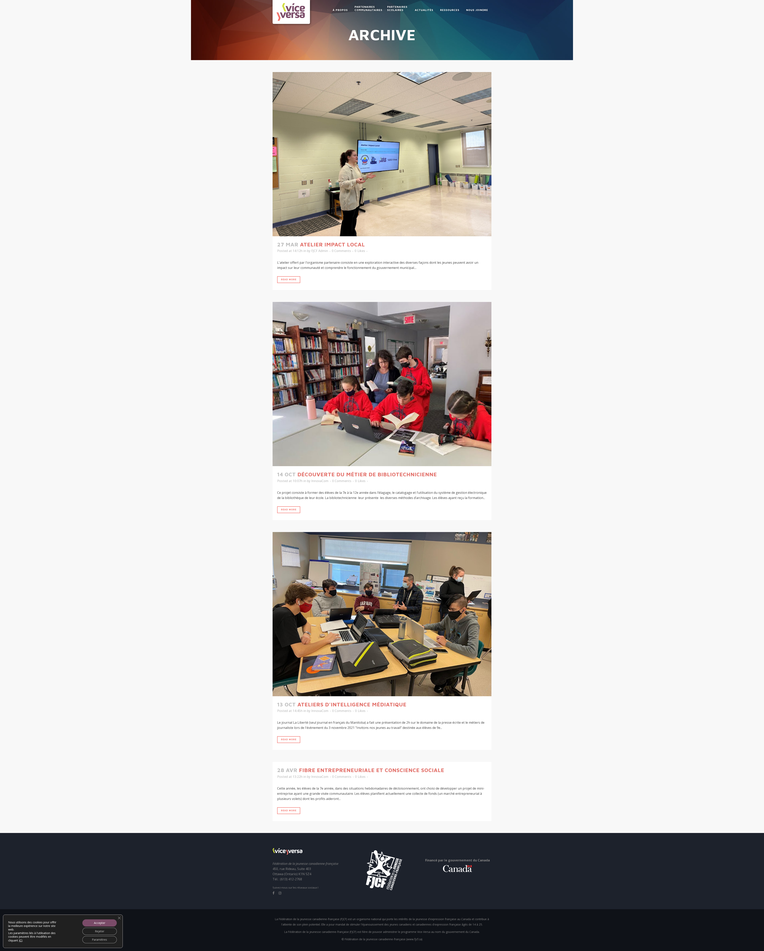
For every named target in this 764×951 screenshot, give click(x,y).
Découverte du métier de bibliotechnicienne (367, 474)
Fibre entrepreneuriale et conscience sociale (371, 770)
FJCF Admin (319, 251)
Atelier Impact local (332, 244)
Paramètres (99, 939)
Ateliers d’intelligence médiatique (351, 704)
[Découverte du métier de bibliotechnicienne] (382, 384)
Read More (288, 279)
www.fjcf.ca (414, 939)
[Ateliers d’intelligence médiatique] (382, 614)
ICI (20, 940)
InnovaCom (319, 481)
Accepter (99, 923)
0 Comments (341, 251)
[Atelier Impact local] (382, 154)
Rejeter (99, 931)
